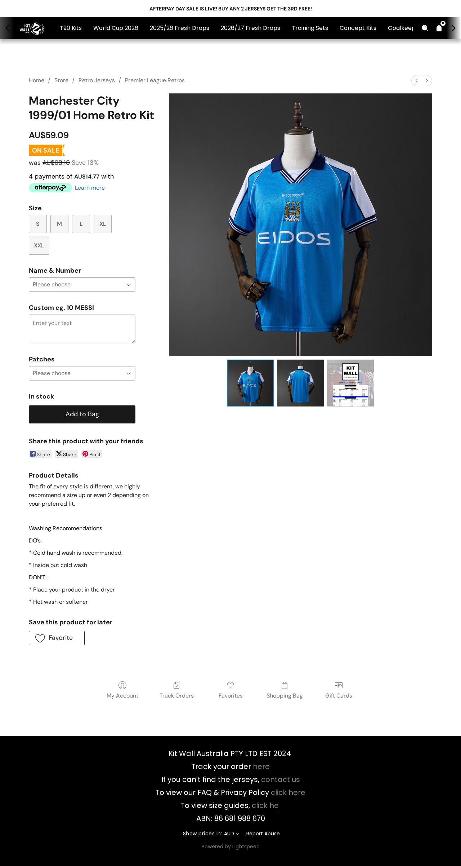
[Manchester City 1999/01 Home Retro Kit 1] (300, 383)
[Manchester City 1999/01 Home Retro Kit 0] (250, 383)
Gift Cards (338, 695)
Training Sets (310, 28)
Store (61, 80)
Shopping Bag (285, 695)
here (261, 766)
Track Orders (177, 695)
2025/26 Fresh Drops (179, 28)
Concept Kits (358, 28)
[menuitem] (417, 80)
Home (36, 80)
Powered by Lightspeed (231, 846)
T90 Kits (71, 28)
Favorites (231, 695)
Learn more (90, 188)
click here (288, 792)
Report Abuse (263, 833)
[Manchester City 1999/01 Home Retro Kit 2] (350, 383)
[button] (57, 638)
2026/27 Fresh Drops (250, 28)
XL (102, 224)
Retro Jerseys (97, 80)
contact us (280, 779)
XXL (39, 245)
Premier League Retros (155, 80)
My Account (122, 695)
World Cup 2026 (115, 28)
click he (265, 805)
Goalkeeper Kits (410, 28)
